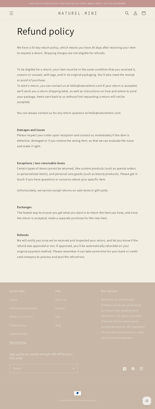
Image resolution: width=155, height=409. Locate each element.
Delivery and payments (23, 308)
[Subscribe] (73, 368)
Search (13, 299)
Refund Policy (17, 342)
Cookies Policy (18, 334)
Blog (58, 325)
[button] (11, 13)
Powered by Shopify (88, 400)
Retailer (60, 308)
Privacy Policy (17, 325)
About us (61, 299)
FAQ (57, 316)
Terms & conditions (21, 316)
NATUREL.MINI (72, 400)
